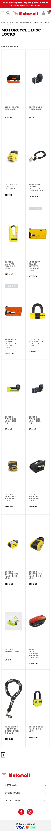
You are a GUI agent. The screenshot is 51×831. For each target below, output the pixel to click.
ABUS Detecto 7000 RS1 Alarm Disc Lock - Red (35, 653)
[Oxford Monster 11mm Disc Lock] (13, 234)
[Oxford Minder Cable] (13, 621)
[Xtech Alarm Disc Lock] (13, 79)
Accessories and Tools (29, 22)
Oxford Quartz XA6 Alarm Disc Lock (35, 575)
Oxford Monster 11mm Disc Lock (10, 265)
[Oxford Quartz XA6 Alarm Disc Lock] (38, 544)
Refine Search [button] (9, 46)
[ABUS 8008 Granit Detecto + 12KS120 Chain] (38, 156)
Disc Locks (6, 25)
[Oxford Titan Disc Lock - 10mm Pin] (13, 389)
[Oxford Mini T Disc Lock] (38, 79)
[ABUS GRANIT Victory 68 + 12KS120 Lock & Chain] (13, 699)
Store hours (12, 793)
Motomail (11, 785)
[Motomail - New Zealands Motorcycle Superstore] (25, 13)
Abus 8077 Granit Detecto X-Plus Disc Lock (35, 266)
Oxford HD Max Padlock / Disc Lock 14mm (36, 342)
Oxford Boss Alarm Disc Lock (36, 729)
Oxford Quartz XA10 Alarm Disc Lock (11, 575)
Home (3, 22)
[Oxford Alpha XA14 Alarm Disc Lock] (38, 466)
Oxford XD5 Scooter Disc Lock (11, 186)
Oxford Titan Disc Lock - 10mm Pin (11, 420)
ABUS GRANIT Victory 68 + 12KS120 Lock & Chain (12, 730)
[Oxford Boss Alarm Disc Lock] (38, 699)
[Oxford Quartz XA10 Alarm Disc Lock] (13, 544)
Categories (13, 22)
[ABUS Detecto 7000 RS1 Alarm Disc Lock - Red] (38, 621)
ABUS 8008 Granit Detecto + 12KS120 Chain (36, 187)
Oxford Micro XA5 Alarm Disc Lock (11, 497)
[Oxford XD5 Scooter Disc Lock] (13, 156)
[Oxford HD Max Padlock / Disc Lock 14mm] (38, 311)
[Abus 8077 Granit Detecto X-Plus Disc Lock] (38, 234)
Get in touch (12, 801)
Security (43, 22)
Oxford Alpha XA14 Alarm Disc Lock (35, 497)
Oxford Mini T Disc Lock (35, 108)
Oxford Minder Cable (12, 650)
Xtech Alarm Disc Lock (12, 108)
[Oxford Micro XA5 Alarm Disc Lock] (13, 466)
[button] (3, 13)
